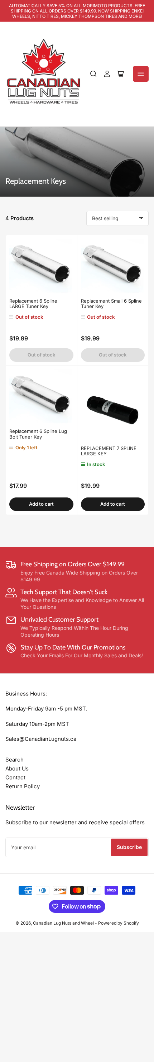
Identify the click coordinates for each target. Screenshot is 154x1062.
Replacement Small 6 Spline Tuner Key (111, 303)
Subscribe (129, 847)
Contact (15, 777)
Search (14, 759)
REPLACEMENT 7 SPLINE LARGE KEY (108, 451)
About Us (17, 768)
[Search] (93, 74)
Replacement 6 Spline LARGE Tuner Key (33, 303)
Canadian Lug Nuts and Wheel (64, 923)
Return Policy (22, 786)
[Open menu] (141, 74)
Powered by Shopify (118, 923)
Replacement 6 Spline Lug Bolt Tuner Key (38, 434)
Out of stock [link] (41, 355)
